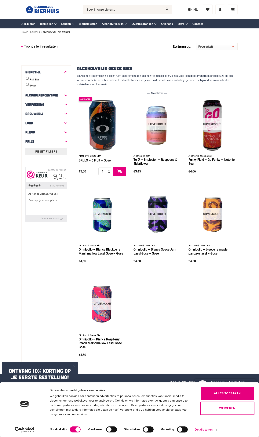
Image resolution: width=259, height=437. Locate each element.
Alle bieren (28, 23)
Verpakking (34, 104)
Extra (180, 23)
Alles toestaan (227, 393)
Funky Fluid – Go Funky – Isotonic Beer (211, 161)
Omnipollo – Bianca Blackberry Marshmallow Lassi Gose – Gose (101, 251)
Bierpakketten (88, 23)
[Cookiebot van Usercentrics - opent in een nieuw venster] (24, 429)
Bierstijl (35, 32)
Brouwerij (34, 114)
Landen (66, 23)
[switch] (111, 429)
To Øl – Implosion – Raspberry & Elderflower (155, 161)
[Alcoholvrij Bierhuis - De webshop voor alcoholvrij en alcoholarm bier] (42, 9)
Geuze (33, 85)
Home (24, 32)
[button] (220, 9)
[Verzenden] (167, 9)
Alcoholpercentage (41, 95)
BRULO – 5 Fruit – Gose (95, 160)
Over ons (167, 23)
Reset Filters (46, 151)
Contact (197, 23)
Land (29, 123)
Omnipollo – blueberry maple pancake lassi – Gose (207, 251)
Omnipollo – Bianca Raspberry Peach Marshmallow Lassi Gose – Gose (102, 343)
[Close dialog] (73, 366)
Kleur (30, 132)
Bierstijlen (46, 23)
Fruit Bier (34, 79)
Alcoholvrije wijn (113, 23)
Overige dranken (142, 23)
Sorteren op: (182, 46)
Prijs (29, 141)
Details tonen (203, 429)
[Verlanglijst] (207, 9)
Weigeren (227, 408)
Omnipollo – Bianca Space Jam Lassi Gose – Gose (154, 251)
